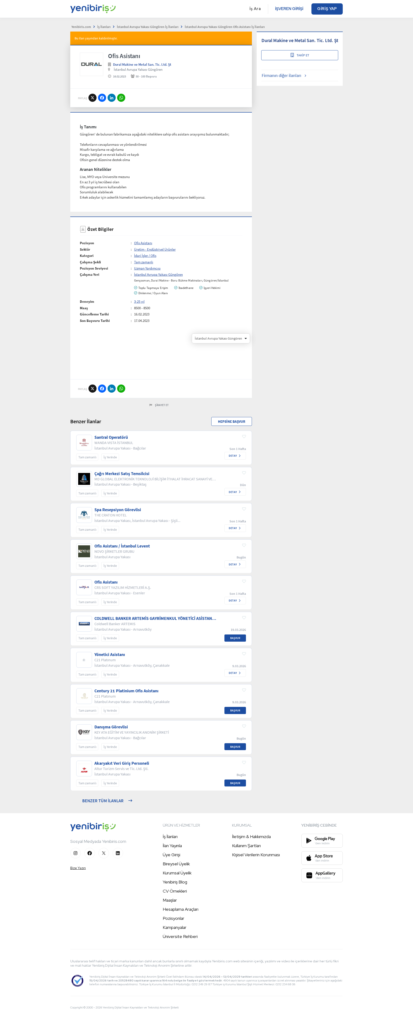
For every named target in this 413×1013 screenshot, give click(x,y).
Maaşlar (170, 900)
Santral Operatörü (111, 437)
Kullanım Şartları (246, 845)
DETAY (233, 455)
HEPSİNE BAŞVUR (231, 421)
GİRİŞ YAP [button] (327, 8)
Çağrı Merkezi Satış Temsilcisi (121, 473)
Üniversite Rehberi (180, 936)
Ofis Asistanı (143, 243)
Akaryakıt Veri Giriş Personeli (121, 763)
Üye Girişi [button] (171, 854)
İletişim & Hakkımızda (251, 836)
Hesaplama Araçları (180, 909)
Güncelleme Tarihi (94, 314)
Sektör (85, 249)
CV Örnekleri (175, 891)
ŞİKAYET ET (162, 405)
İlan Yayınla (172, 845)
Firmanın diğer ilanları (281, 75)
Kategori (86, 255)
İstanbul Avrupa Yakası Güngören (138, 69)
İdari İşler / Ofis (145, 255)
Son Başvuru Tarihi (95, 320)
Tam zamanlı (143, 262)
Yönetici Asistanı (109, 654)
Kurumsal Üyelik (177, 873)
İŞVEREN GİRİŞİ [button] (289, 8)
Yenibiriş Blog (175, 882)
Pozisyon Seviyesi (94, 268)
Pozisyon (87, 243)
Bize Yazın (78, 868)
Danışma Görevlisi (111, 727)
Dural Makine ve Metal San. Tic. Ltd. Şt (142, 64)
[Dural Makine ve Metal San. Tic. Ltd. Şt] (91, 64)
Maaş (84, 308)
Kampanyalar (174, 927)
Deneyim (87, 301)
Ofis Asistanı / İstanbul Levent (122, 546)
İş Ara (255, 8)
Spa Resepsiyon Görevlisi (117, 509)
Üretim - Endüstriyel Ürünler (155, 249)
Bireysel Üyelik (176, 864)
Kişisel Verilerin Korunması (256, 854)
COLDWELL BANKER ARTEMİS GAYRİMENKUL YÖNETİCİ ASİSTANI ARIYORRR (153, 618)
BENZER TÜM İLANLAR (103, 800)
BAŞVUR (235, 638)
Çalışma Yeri (89, 274)
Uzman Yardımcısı (147, 268)
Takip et (303, 55)
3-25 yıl (139, 301)
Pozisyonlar (173, 918)
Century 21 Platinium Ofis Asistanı (126, 690)
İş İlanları (170, 836)
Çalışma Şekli (90, 262)
